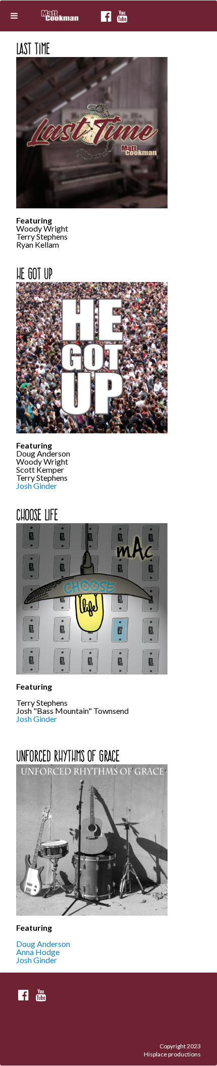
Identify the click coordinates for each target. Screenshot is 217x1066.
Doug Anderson (43, 943)
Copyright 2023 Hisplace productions (172, 1050)
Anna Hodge (38, 952)
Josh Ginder (36, 485)
